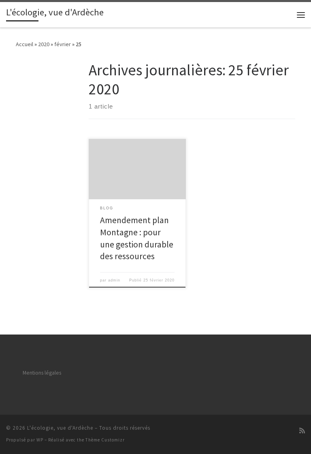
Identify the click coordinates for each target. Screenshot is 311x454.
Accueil (24, 44)
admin (114, 280)
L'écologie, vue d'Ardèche (60, 427)
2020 (43, 44)
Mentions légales (42, 372)
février (62, 44)
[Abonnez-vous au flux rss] (302, 431)
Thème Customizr (105, 440)
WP (39, 440)
